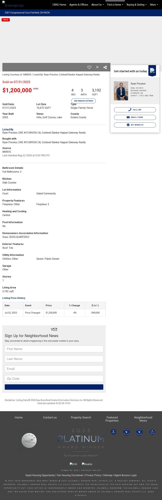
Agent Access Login (125, 475)
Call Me (136, 110)
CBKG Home (59, 4)
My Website (136, 125)
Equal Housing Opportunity (40, 475)
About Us (98, 6)
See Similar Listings (83, 101)
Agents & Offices (78, 4)
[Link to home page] (14, 4)
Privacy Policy (91, 470)
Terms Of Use (69, 470)
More (154, 6)
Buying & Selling (137, 6)
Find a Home (115, 6)
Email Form (136, 117)
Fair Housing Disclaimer (70, 475)
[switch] (89, 67)
